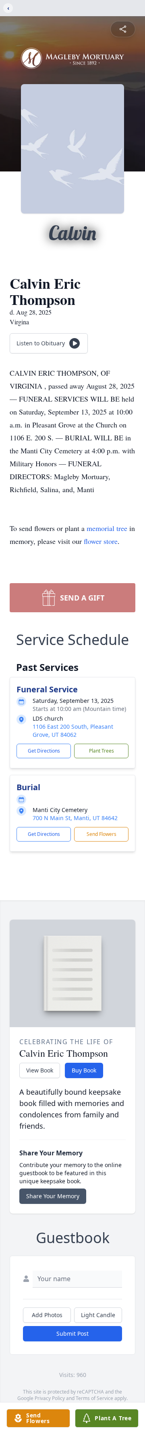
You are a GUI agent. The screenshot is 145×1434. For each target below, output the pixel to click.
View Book (39, 1070)
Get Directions (44, 750)
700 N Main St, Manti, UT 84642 (75, 818)
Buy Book (84, 1070)
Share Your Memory (52, 1196)
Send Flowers (101, 834)
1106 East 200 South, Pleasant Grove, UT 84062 (73, 730)
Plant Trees (101, 750)
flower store (101, 541)
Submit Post (72, 1333)
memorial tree (107, 528)
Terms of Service (94, 1398)
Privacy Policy (50, 1398)
